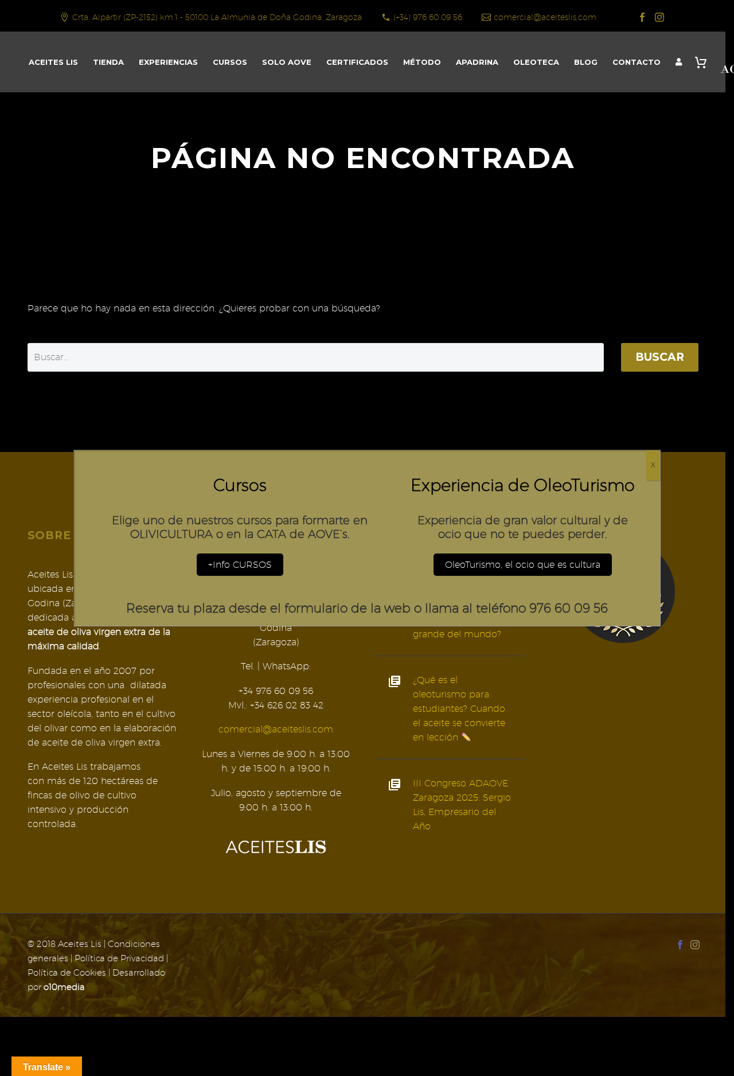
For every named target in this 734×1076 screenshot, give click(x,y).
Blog (586, 62)
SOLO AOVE (286, 62)
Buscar (659, 357)
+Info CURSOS (240, 564)
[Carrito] (703, 62)
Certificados (357, 62)
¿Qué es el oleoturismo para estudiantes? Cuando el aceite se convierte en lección (459, 709)
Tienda (108, 62)
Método (422, 62)
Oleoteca (536, 62)
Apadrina (477, 62)
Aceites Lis (53, 62)
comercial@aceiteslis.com (545, 17)
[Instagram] (659, 17)
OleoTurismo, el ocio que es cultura (522, 564)
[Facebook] (642, 17)
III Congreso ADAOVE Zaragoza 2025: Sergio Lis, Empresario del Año (462, 805)
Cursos (230, 62)
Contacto (636, 62)
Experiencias (168, 62)
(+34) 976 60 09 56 (427, 17)
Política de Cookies (67, 972)
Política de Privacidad (119, 958)
